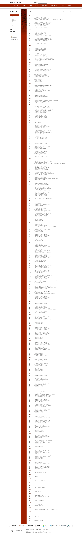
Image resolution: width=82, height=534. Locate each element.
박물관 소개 (27, 529)
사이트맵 (43, 529)
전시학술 (23, 5)
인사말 (12, 16)
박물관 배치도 (13, 25)
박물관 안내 (16, 5)
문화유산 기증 (13, 21)
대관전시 (37, 5)
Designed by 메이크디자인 (48, 532)
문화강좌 (62, 5)
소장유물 (30, 5)
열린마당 (69, 5)
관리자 (46, 529)
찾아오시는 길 (32, 529)
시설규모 (12, 19)
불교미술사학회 (45, 5)
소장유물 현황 (13, 20)
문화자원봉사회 (54, 5)
